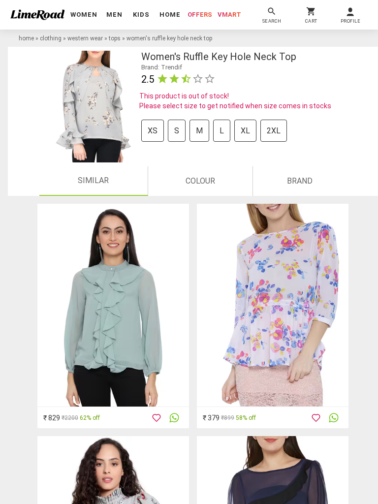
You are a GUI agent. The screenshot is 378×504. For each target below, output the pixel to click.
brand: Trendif (161, 67)
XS (153, 130)
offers (200, 14)
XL (245, 130)
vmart (229, 14)
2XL (274, 130)
